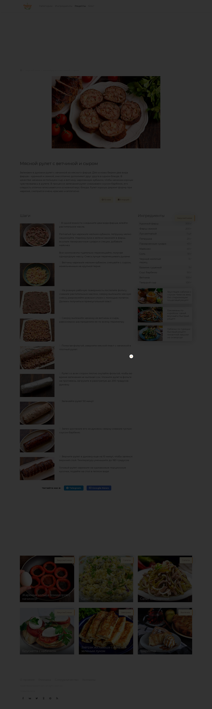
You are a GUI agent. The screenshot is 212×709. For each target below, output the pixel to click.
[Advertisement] (106, 376)
